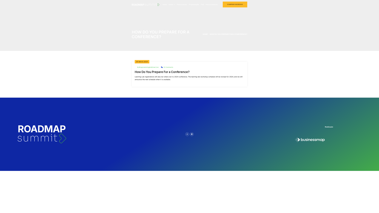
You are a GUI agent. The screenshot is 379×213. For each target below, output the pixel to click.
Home (165, 4)
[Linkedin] (192, 134)
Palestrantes (182, 4)
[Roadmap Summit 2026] (145, 4)
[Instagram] (187, 134)
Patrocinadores (212, 4)
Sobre (171, 4)
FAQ (202, 4)
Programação (194, 4)
